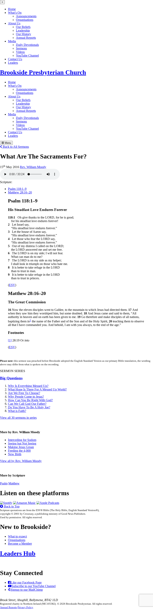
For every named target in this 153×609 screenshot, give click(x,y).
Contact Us (15, 59)
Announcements (26, 16)
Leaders (13, 62)
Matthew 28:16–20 (20, 192)
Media (12, 41)
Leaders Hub (17, 553)
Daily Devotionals (27, 44)
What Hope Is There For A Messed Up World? (37, 389)
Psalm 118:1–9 (17, 188)
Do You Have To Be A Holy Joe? (29, 407)
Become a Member (20, 543)
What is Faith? (17, 411)
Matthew (14, 483)
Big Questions (11, 378)
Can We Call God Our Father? (27, 403)
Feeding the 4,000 (19, 450)
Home (12, 9)
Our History (23, 34)
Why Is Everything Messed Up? (28, 386)
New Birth (14, 454)
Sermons (21, 48)
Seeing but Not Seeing (22, 443)
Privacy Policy (25, 607)
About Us (14, 23)
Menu (7, 142)
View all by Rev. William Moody (21, 461)
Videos (20, 52)
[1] (10, 340)
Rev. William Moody (33, 167)
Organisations (24, 19)
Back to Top (11, 506)
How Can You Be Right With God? (30, 400)
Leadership (23, 30)
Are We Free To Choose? (24, 393)
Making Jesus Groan (21, 447)
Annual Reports (26, 37)
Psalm (4, 483)
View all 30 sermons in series (18, 417)
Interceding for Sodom (22, 440)
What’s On (15, 12)
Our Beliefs (23, 27)
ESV (12, 285)
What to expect (17, 536)
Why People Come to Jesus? (26, 396)
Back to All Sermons (15, 146)
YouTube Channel (27, 55)
